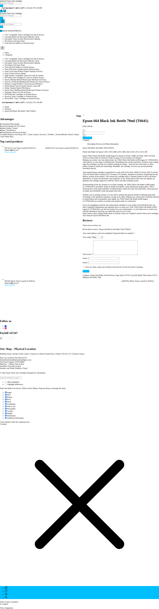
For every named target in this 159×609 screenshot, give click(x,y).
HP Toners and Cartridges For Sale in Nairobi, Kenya (24, 78)
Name (85, 258)
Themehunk (41, 373)
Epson (85, 156)
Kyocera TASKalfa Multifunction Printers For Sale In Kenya (27, 82)
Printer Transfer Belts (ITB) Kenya (17, 88)
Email (85, 263)
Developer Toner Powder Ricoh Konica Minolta (22, 39)
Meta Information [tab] (112, 144)
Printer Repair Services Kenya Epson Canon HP (22, 86)
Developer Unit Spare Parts (15, 41)
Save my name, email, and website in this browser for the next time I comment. (114, 267)
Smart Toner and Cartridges (16, 373)
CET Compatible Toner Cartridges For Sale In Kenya (24, 35)
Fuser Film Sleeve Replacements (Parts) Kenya (22, 69)
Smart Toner (87, 213)
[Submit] (1, 6)
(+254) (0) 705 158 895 (33, 8)
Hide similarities (13, 382)
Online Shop (107, 213)
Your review (88, 254)
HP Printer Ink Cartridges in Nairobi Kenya (21, 94)
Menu (7, 53)
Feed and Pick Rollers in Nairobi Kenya (19, 43)
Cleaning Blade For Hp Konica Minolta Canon (22, 37)
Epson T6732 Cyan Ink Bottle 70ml (133, 275)
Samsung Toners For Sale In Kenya (18, 92)
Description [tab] (91, 144)
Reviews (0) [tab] (100, 144)
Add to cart (87, 138)
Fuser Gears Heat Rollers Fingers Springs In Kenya (23, 71)
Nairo (117, 213)
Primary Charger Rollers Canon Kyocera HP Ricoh (23, 84)
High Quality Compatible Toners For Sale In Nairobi (24, 75)
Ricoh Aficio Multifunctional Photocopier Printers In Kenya (27, 90)
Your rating (87, 237)
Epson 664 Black (100, 215)
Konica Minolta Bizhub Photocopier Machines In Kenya (25, 80)
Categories (8, 55)
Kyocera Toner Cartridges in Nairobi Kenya (21, 96)
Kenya (123, 213)
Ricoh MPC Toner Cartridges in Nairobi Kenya (22, 98)
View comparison (6, 608)
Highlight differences (15, 384)
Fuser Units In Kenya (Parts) (15, 73)
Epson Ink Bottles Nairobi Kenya (102, 275)
